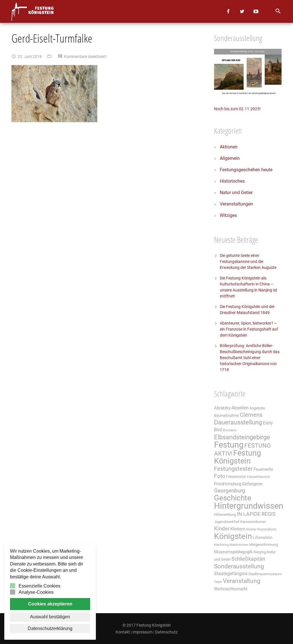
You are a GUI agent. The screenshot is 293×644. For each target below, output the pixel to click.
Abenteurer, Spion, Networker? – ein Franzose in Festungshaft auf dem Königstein (249, 329)
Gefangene (252, 483)
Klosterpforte (266, 529)
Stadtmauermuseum (265, 574)
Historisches (232, 181)
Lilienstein (262, 537)
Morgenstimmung (263, 544)
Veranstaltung (241, 580)
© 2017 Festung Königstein (146, 625)
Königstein (233, 536)
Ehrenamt (230, 430)
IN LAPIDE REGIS (256, 514)
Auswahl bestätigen (50, 616)
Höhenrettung (225, 514)
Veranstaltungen (236, 204)
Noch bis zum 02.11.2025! (237, 108)
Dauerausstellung (238, 422)
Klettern (237, 529)
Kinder (221, 529)
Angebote (257, 408)
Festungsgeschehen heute (246, 169)
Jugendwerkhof (226, 522)
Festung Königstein (237, 457)
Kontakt (123, 632)
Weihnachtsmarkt (231, 588)
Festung (228, 445)
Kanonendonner (253, 522)
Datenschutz (166, 632)
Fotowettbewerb (258, 477)
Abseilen (240, 407)
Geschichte (232, 498)
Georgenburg (229, 491)
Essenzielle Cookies (39, 585)
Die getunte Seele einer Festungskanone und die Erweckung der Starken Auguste (248, 261)
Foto (219, 476)
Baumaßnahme (226, 415)
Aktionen (228, 147)
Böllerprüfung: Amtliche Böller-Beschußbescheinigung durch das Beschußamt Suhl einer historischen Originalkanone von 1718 (250, 357)
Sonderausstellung (239, 566)
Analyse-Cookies (36, 592)
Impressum (142, 632)
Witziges (228, 215)
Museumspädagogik (233, 551)
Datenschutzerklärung (50, 628)
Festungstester (233, 469)
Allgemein (230, 158)
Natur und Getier (236, 192)
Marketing (221, 545)
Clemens (251, 415)
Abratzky (222, 407)
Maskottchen (238, 545)
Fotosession (236, 476)
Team (218, 582)
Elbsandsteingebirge (242, 437)
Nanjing (260, 552)
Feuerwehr (263, 469)
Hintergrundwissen (248, 506)
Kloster (251, 529)
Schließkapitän (248, 559)
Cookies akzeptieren (50, 603)
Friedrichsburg (227, 483)
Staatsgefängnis (231, 573)
